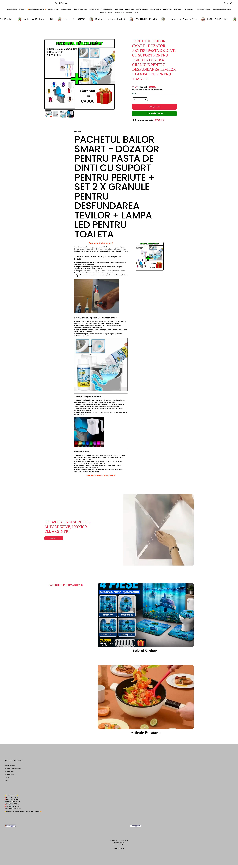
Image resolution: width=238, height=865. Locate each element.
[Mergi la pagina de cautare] (225, 3)
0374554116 (158, 120)
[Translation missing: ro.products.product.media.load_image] (48, 114)
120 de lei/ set (53, 538)
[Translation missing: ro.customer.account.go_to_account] (228, 3)
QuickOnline (60, 3)
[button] (225, 3)
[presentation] (79, 74)
